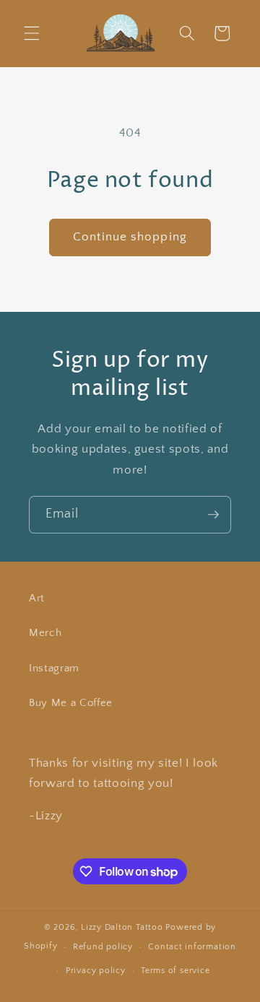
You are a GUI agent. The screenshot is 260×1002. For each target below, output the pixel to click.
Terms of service (175, 970)
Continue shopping (130, 236)
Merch (45, 633)
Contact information (192, 946)
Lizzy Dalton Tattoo (122, 927)
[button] (31, 33)
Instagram (54, 668)
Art (37, 598)
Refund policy (103, 946)
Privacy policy (96, 970)
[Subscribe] (213, 514)
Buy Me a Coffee (71, 703)
